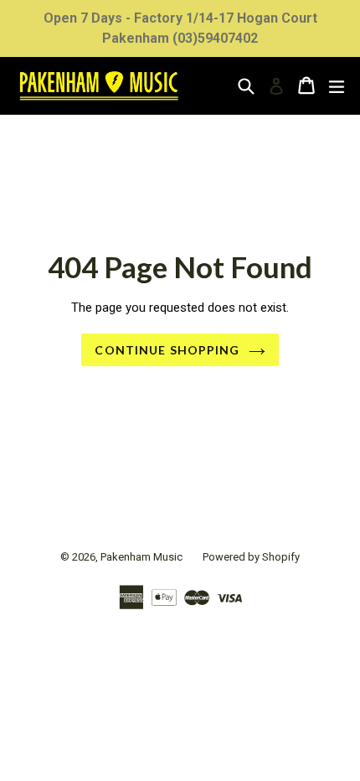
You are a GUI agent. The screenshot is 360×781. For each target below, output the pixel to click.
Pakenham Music (141, 557)
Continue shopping (167, 350)
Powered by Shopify (251, 557)
